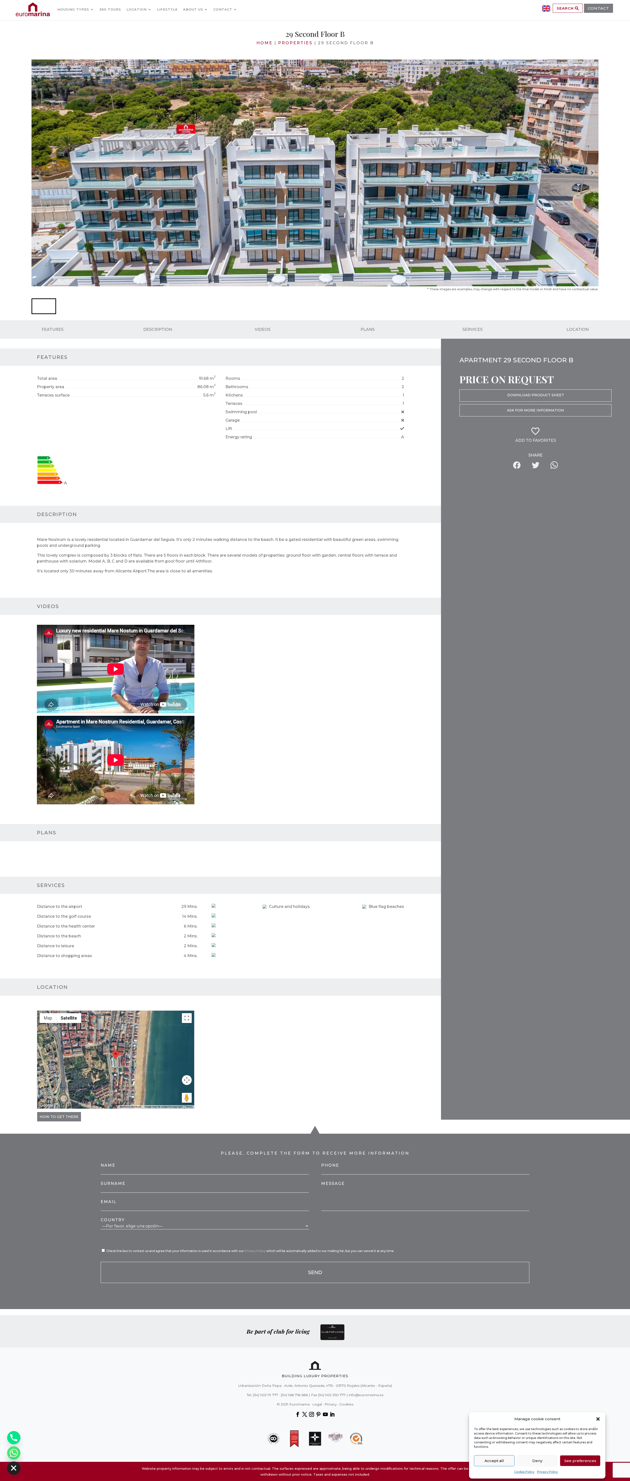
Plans (368, 329)
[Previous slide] (38, 172)
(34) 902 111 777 (265, 1395)
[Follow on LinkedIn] (332, 1414)
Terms (189, 1106)
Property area (50, 386)
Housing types (73, 9)
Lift (228, 428)
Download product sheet (535, 395)
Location (136, 9)
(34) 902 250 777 (332, 1395)
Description (157, 329)
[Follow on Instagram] (311, 1414)
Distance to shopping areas (64, 955)
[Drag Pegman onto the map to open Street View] (187, 1098)
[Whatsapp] (13, 1453)
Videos (262, 329)
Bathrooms (236, 386)
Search (566, 8)
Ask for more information (535, 410)
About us (193, 9)
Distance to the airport (59, 906)
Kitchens (234, 395)
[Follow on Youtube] (325, 1414)
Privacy (331, 1404)
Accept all (494, 1460)
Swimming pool (241, 412)
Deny (537, 1460)
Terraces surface (53, 395)
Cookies (346, 1404)
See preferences (580, 1460)
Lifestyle (167, 9)
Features (52, 329)
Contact (222, 9)
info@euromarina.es (366, 1395)
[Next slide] (592, 172)
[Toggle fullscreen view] (187, 1018)
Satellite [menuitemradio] (69, 1018)
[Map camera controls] (187, 1080)
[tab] (268, 282)
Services (472, 329)
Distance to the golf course (64, 916)
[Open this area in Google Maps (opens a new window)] (46, 1105)
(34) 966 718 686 (294, 1395)
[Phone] (13, 1437)
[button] (598, 1419)
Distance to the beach (59, 936)
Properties (295, 43)
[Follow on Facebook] (298, 1414)
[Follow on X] (305, 1414)
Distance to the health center (66, 926)
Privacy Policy (547, 1472)
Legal (317, 1404)
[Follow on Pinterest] (318, 1414)
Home (264, 43)
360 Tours (110, 9)
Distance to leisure (55, 946)
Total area (47, 378)
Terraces (233, 403)
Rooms (232, 378)
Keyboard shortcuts (131, 1106)
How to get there (59, 1117)
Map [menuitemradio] (48, 1018)
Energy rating (238, 437)
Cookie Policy (524, 1472)
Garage (232, 420)
